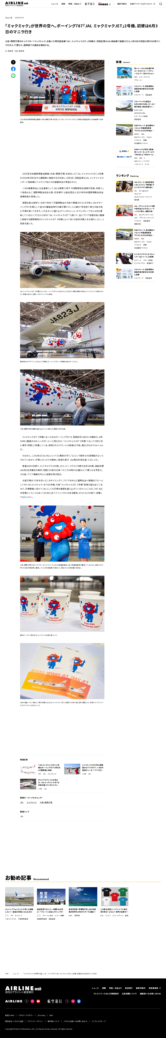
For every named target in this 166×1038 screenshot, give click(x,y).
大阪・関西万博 (46, 802)
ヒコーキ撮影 (59, 915)
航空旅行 (150, 263)
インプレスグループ (98, 1021)
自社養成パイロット (141, 143)
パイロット (137, 140)
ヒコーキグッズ (144, 77)
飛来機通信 (153, 988)
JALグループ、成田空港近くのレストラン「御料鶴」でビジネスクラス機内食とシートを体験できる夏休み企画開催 (144, 185)
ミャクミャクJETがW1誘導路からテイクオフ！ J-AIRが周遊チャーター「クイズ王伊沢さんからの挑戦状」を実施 (93, 768)
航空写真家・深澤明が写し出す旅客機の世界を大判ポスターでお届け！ (82, 910)
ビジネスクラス (139, 263)
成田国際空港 (42, 919)
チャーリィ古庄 (48, 915)
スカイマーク (138, 95)
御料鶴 (136, 200)
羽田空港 (148, 95)
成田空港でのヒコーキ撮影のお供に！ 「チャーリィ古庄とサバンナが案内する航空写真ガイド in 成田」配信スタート (51, 910)
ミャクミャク (52, 774)
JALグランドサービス (146, 215)
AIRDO (136, 134)
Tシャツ (108, 915)
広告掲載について (129, 993)
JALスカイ (137, 194)
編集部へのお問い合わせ (150, 993)
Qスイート (137, 260)
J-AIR (84, 774)
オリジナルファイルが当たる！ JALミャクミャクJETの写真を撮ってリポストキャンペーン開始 (48, 782)
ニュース (54, 4)
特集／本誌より (74, 4)
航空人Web (9, 1015)
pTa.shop (41, 1015)
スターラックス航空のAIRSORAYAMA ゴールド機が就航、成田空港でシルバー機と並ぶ (144, 104)
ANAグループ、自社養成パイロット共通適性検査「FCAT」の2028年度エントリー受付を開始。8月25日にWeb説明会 (144, 128)
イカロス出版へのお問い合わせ (75, 1021)
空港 (126, 915)
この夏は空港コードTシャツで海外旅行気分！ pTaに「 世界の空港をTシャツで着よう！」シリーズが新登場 (115, 910)
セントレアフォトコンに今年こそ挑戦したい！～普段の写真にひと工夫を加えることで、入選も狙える (19, 910)
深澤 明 (77, 915)
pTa (102, 915)
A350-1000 (138, 110)
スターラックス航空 (140, 116)
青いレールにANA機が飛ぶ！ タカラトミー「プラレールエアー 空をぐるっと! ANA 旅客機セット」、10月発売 (144, 71)
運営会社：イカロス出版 (14, 1021)
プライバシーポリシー (35, 1021)
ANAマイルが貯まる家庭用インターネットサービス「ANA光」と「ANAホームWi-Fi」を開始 (144, 152)
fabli (70, 915)
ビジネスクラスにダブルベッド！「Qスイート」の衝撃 (144, 255)
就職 (145, 140)
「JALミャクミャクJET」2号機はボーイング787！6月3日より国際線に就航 (49, 767)
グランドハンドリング (146, 218)
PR (12, 915)
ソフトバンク (138, 164)
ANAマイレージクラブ (142, 161)
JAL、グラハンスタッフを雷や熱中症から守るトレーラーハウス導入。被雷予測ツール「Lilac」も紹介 (144, 209)
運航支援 (137, 224)
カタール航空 (148, 260)
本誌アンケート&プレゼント (141, 4)
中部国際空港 (23, 919)
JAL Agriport (143, 191)
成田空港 (137, 119)
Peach (149, 137)
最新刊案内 (122, 4)
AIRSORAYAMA (139, 113)
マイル (147, 164)
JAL (44, 774)
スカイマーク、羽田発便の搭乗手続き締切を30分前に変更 (144, 89)
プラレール (138, 80)
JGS (135, 218)
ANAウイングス (139, 137)
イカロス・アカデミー (26, 1015)
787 (39, 774)
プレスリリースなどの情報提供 (106, 993)
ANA (135, 77)
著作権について (54, 1021)
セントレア (18, 915)
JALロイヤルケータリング (143, 197)
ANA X (142, 158)
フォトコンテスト (10, 919)
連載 (63, 4)
